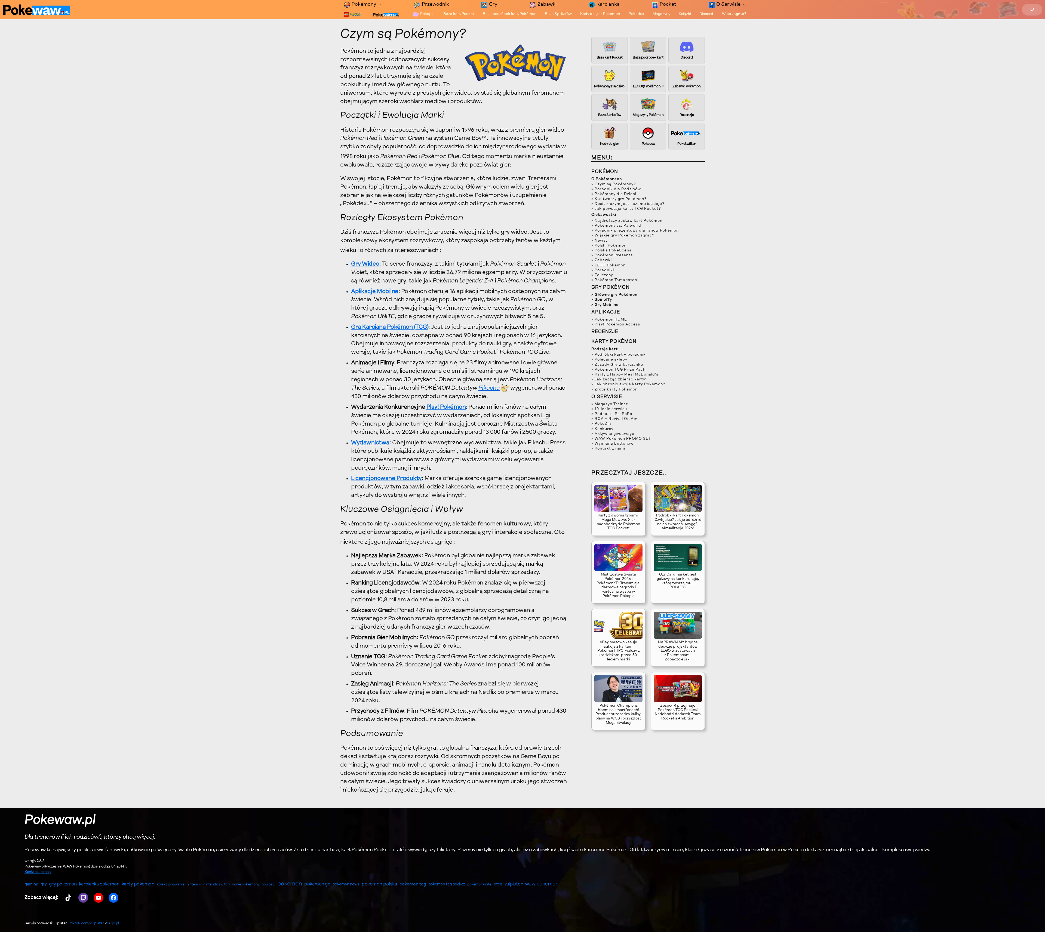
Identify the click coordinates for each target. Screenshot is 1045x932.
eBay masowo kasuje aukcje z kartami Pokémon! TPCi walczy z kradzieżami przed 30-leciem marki (618, 651)
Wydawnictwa (370, 443)
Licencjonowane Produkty (386, 479)
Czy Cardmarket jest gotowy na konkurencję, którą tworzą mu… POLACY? (678, 581)
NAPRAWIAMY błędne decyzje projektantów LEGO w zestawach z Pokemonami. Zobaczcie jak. (678, 651)
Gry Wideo (365, 264)
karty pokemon (138, 884)
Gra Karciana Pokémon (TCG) (389, 327)
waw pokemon (542, 884)
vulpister (514, 884)
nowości (268, 885)
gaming (31, 884)
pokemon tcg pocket (446, 884)
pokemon (289, 884)
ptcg (498, 884)
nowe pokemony (245, 885)
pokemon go (317, 884)
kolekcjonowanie (171, 885)
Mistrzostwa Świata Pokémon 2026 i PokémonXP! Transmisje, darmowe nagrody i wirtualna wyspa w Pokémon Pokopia (619, 585)
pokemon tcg (412, 884)
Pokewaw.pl (60, 820)
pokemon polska (379, 884)
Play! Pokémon (446, 407)
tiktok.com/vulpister (87, 923)
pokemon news (346, 884)
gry (44, 884)
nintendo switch (216, 885)
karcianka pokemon (99, 884)
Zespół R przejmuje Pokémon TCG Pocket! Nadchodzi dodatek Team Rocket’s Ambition (678, 712)
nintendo (194, 884)
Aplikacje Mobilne (374, 292)
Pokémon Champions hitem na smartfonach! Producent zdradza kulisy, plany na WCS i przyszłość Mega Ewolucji (618, 714)
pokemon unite (479, 884)
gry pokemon (63, 884)
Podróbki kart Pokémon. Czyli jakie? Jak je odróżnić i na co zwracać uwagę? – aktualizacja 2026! (677, 522)
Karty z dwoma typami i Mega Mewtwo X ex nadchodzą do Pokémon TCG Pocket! (618, 522)
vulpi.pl (113, 923)
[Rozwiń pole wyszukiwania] (1032, 10)
